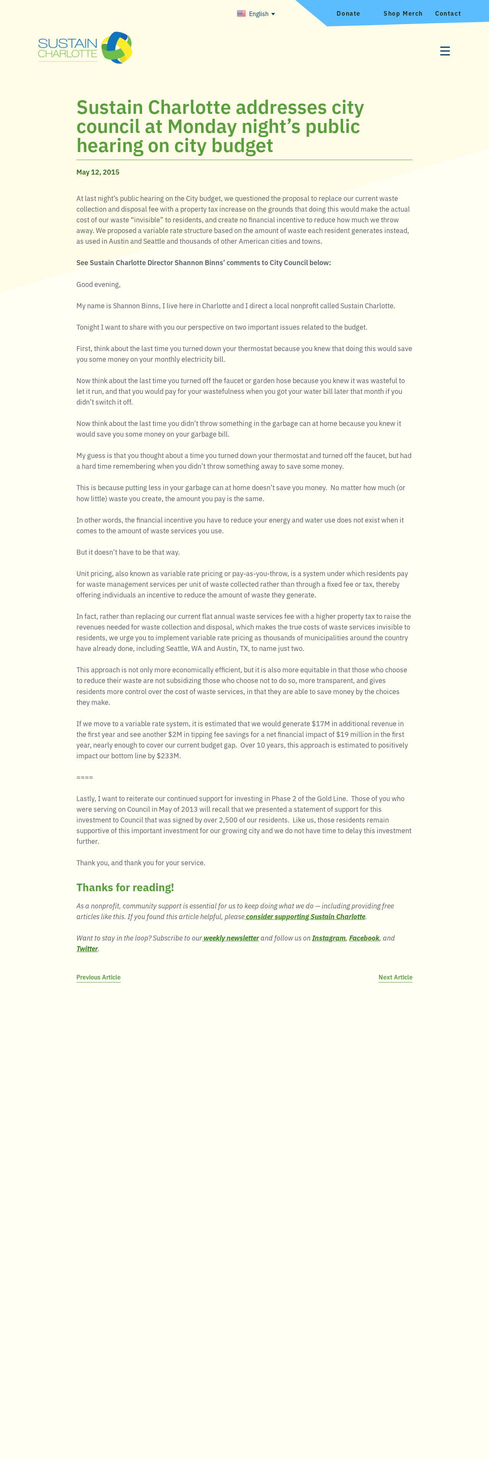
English (259, 13)
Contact (448, 13)
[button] (445, 51)
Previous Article (98, 977)
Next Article (396, 977)
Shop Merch (403, 13)
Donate (349, 13)
